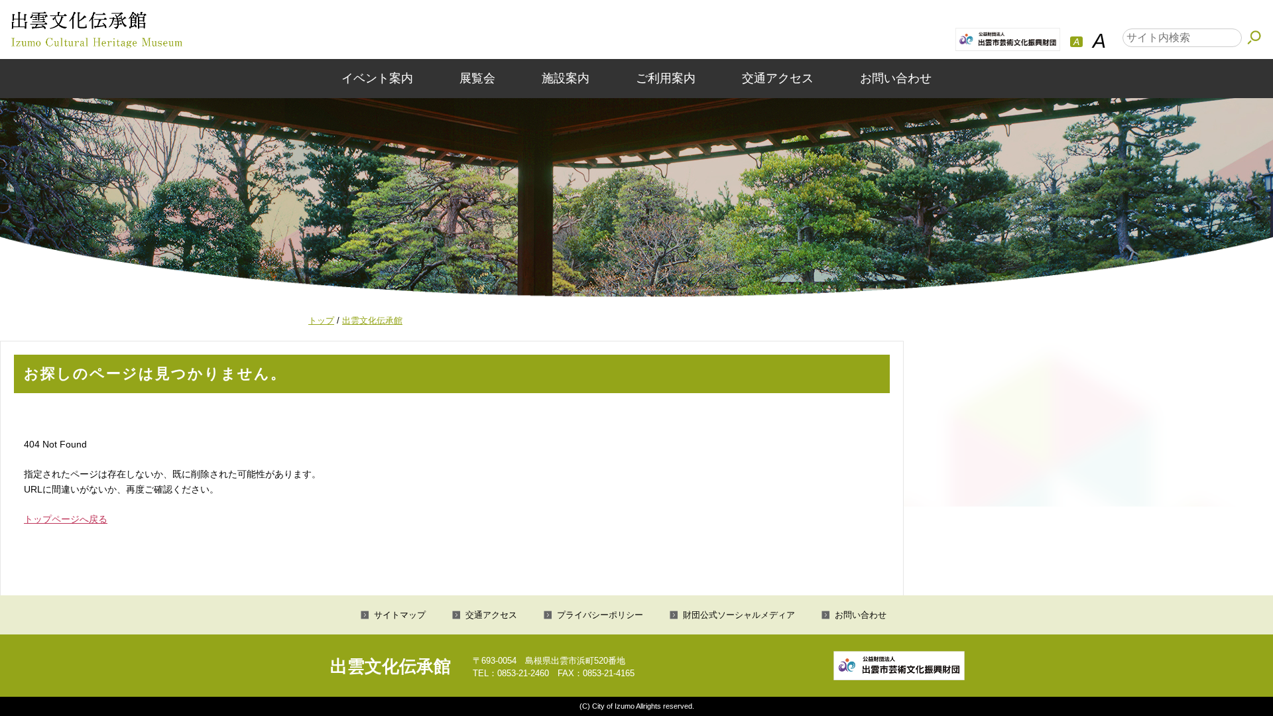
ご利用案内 (666, 78)
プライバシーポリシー (600, 615)
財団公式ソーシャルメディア (739, 615)
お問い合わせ (896, 78)
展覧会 (477, 78)
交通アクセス (778, 78)
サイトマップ (400, 615)
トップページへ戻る (65, 519)
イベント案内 (377, 78)
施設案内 (565, 78)
